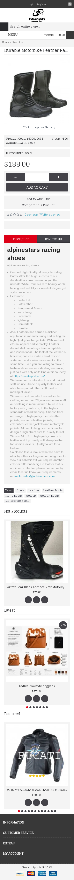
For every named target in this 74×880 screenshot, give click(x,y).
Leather (33, 490)
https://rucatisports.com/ (29, 376)
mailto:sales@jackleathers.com (34, 476)
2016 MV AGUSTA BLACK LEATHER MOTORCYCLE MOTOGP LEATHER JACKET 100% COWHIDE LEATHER (37, 789)
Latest (9, 610)
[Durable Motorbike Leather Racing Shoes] (37, 91)
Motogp (31, 496)
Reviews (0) (53, 239)
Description (21, 239)
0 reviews (31, 214)
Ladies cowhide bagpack (37, 686)
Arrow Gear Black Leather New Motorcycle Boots (37, 587)
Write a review (50, 214)
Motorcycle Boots (17, 501)
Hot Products (15, 511)
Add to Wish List (38, 198)
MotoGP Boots (49, 496)
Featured (12, 714)
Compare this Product (38, 205)
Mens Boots (13, 496)
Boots (20, 490)
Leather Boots (53, 490)
